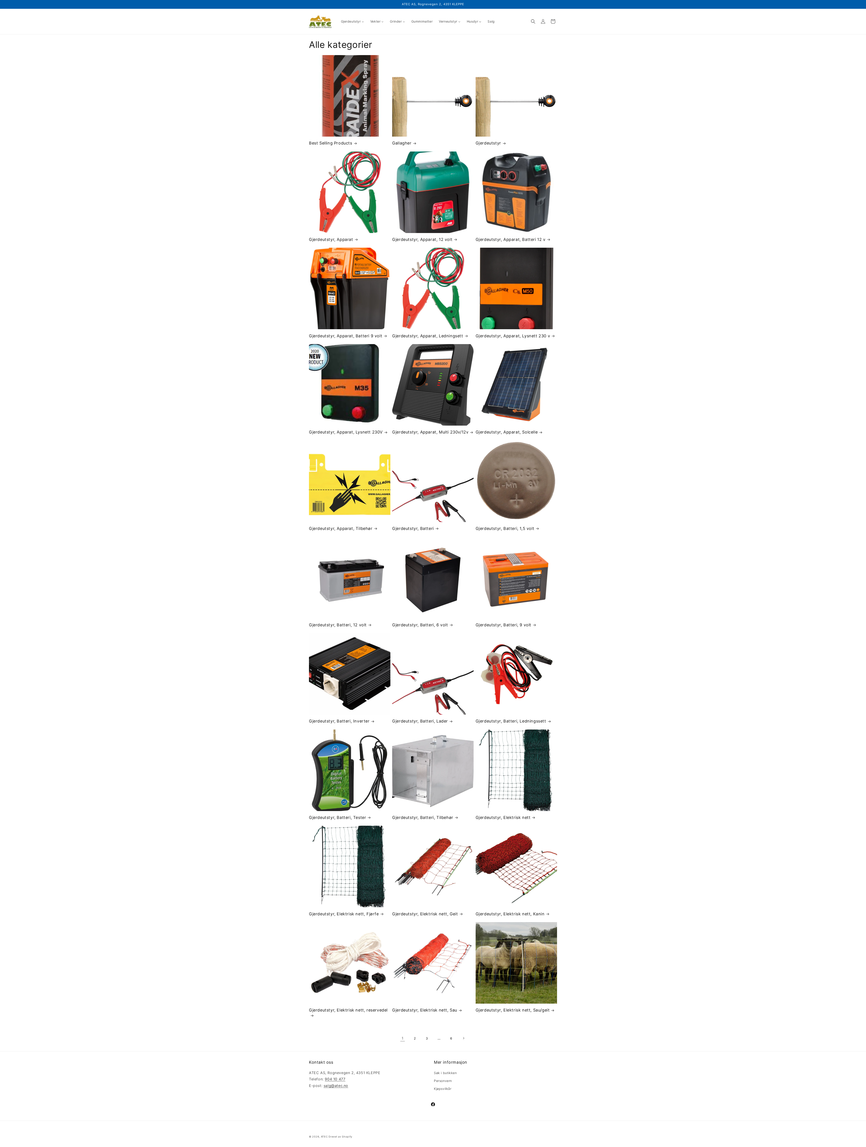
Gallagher (401, 143)
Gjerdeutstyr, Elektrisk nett (503, 817)
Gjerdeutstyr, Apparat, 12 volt (422, 239)
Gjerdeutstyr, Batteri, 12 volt (338, 624)
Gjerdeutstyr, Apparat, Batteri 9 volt (345, 335)
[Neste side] (463, 1038)
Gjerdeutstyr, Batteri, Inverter (339, 721)
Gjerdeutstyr (488, 143)
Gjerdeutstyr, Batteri (413, 528)
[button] (533, 21)
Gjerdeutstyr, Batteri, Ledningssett (511, 721)
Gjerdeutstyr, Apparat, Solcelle (507, 432)
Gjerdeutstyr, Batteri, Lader (420, 721)
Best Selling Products (330, 143)
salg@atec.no (336, 1085)
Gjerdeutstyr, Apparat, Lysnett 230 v (513, 335)
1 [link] (402, 1038)
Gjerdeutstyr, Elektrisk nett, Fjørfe (344, 914)
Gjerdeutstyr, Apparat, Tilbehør (341, 528)
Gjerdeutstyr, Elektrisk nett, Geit (425, 914)
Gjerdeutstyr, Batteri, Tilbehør (422, 817)
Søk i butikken (445, 1073)
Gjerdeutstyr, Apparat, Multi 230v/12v (430, 432)
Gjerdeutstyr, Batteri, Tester (337, 817)
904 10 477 (335, 1079)
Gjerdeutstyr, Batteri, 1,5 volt (505, 528)
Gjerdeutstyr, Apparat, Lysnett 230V (346, 432)
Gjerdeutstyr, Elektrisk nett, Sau (424, 1010)
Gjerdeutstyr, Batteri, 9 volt (503, 624)
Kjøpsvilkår (442, 1089)
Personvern (443, 1081)
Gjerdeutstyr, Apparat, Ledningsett (427, 335)
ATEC (324, 1136)
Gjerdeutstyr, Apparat (331, 239)
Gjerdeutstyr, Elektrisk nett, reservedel (348, 1010)
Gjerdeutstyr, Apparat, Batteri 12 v (511, 239)
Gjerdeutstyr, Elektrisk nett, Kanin (510, 914)
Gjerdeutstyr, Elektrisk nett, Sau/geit (513, 1010)
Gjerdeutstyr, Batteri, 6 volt (420, 624)
